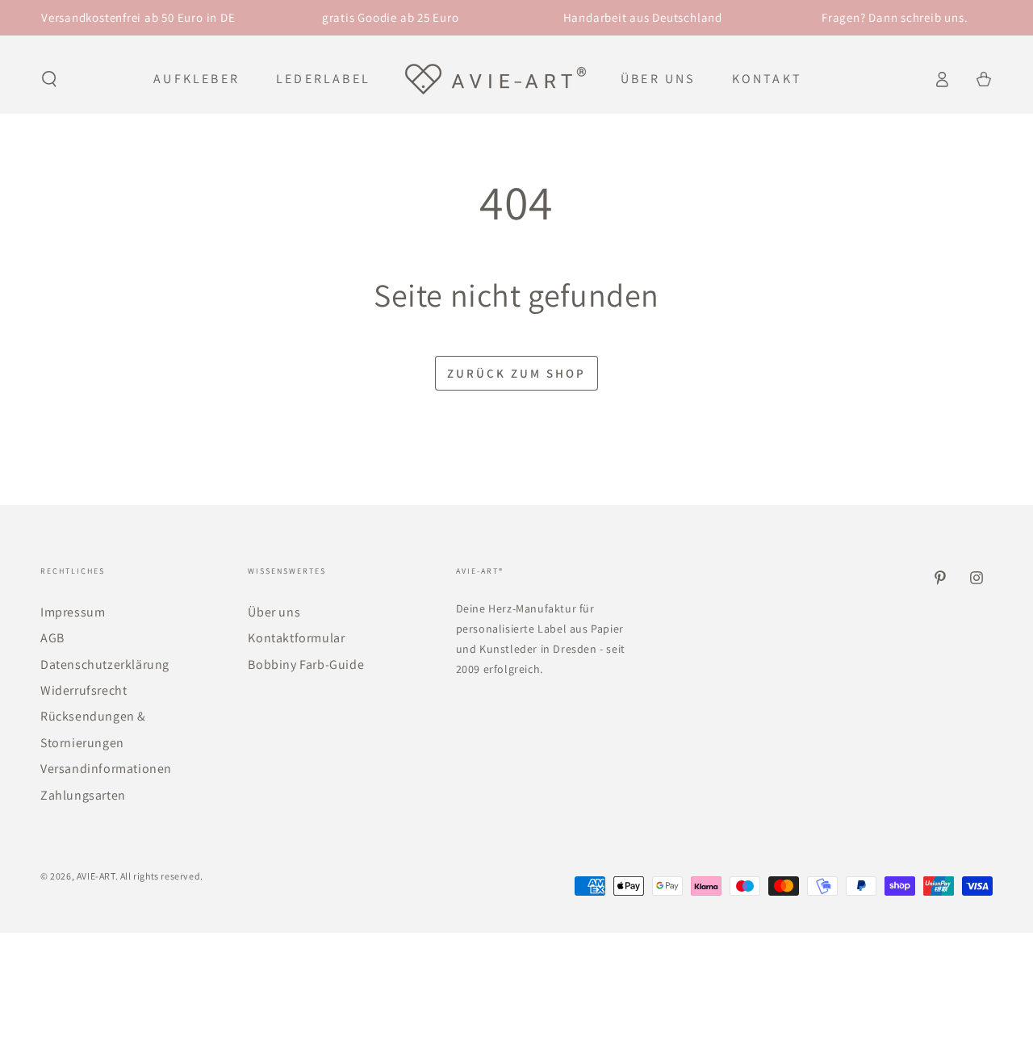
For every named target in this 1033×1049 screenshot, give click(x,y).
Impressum (72, 612)
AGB (52, 637)
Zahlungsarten (83, 795)
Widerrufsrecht (83, 690)
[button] (49, 79)
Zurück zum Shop (516, 373)
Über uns (274, 612)
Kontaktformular (296, 637)
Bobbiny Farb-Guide (306, 664)
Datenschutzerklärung (104, 664)
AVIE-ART (96, 876)
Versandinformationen (106, 768)
